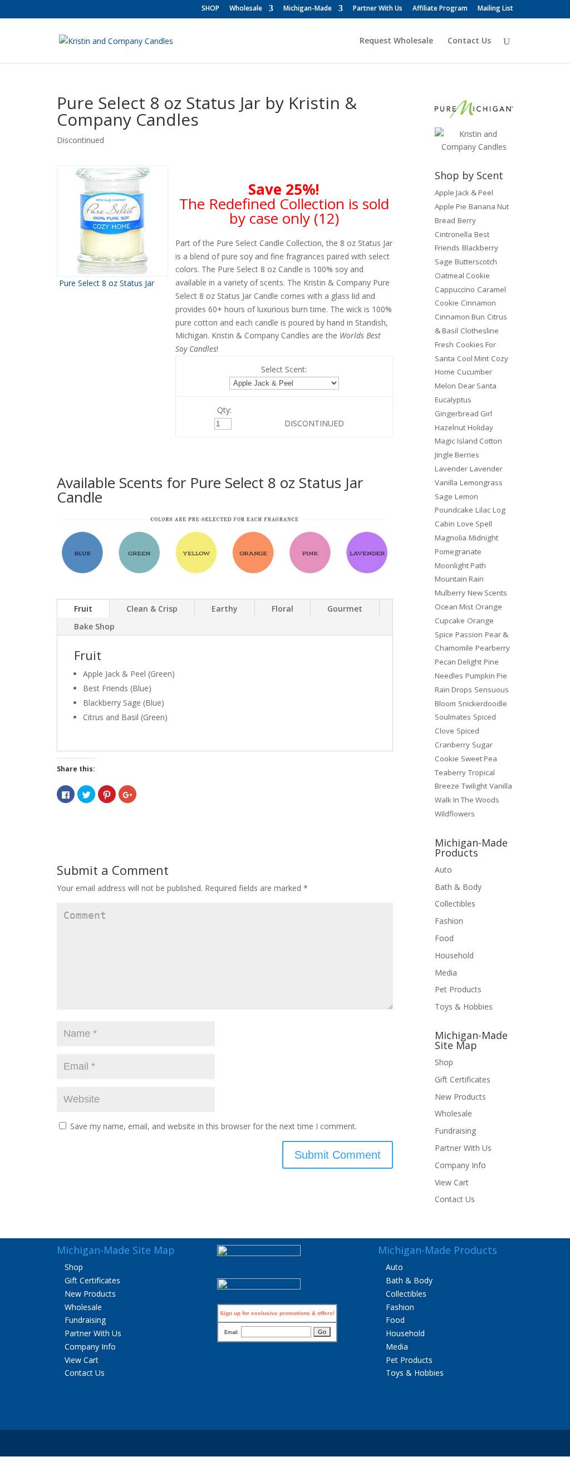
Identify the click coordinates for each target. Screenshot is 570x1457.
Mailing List (495, 9)
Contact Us (469, 41)
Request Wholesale (396, 41)
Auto (443, 869)
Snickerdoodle (482, 703)
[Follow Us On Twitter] (259, 1286)
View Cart (452, 1182)
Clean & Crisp (152, 608)
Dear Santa (477, 386)
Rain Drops (453, 690)
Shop (444, 1062)
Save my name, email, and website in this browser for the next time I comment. (213, 1126)
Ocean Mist (454, 607)
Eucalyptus (453, 400)
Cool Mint (473, 358)
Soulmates (453, 717)
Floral (282, 608)
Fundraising (455, 1130)
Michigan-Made (307, 9)
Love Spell (474, 524)
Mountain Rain (459, 579)
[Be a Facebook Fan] (259, 1253)
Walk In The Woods (467, 800)
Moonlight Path (460, 565)
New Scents (487, 593)
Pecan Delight (458, 662)
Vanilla (500, 786)
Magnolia (450, 538)
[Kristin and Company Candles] (474, 146)
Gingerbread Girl (463, 413)
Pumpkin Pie (486, 676)
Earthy (225, 608)
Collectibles (455, 903)
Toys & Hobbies (464, 1006)
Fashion (449, 920)
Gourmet (344, 608)
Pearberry (492, 648)
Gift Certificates (462, 1079)
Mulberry (450, 593)
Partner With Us (377, 9)
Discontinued (80, 140)
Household (454, 955)
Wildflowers (455, 814)
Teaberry (450, 772)
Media (446, 972)
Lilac (482, 510)
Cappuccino (455, 289)
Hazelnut (450, 427)
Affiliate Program (440, 9)
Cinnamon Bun (460, 317)
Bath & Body (458, 887)
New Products (460, 1096)
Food (444, 938)
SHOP (210, 9)
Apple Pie (450, 206)
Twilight (474, 786)
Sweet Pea (479, 759)
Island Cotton (479, 441)
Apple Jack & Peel (464, 193)
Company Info (460, 1165)
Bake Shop (94, 626)
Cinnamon (478, 303)
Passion (469, 634)
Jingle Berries (457, 455)
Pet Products (458, 989)
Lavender (451, 469)
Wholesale (245, 9)
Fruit (83, 608)
